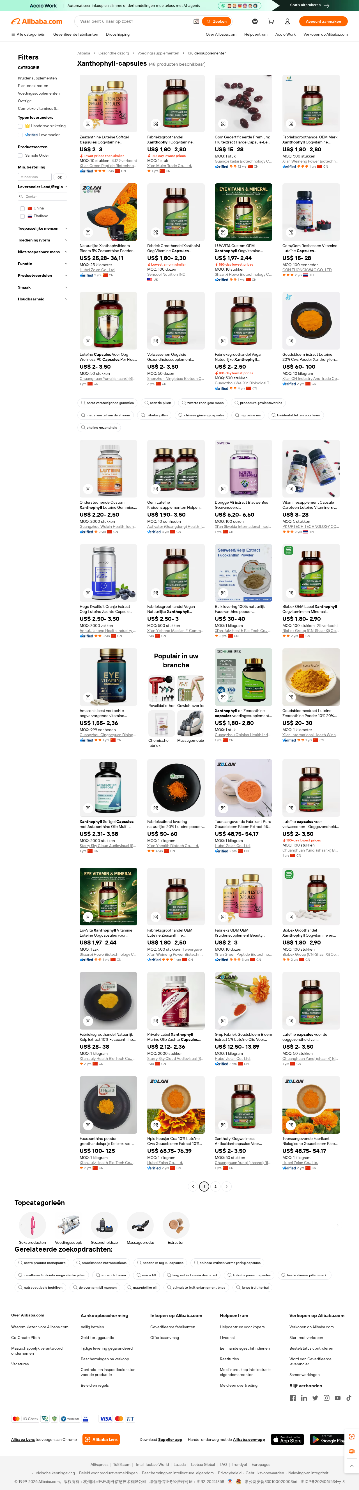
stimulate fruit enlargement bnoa (199, 1288)
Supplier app (170, 1439)
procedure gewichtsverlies (261, 403)
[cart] (272, 22)
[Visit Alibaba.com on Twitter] (315, 1398)
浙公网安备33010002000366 (271, 1481)
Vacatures (20, 1364)
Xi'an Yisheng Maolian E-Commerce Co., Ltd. (176, 630)
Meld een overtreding (238, 1385)
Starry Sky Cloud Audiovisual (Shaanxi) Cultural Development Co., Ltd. (108, 845)
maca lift (149, 1275)
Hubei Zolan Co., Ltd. (97, 270)
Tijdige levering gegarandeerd (107, 1348)
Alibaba (83, 53)
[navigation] (43, 620)
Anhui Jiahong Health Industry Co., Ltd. (108, 630)
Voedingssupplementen (158, 53)
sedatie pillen (160, 403)
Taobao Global (202, 1464)
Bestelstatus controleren (311, 1348)
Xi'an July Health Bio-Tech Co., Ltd (243, 630)
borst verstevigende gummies (110, 403)
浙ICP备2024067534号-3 (323, 1481)
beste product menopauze (45, 1263)
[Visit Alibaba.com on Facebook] (292, 1398)
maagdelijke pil (145, 1288)
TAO (223, 1464)
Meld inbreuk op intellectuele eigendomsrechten (245, 1372)
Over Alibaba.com (27, 1315)
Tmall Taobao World (152, 1464)
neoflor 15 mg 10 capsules (163, 1263)
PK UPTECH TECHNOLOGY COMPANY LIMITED (311, 526)
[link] (351, 1436)
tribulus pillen (157, 415)
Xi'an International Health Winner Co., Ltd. (311, 735)
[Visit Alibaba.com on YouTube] (337, 1398)
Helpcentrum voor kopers (242, 1327)
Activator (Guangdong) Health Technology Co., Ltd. (176, 526)
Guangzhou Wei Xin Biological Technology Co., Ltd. (243, 383)
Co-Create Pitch (25, 1337)
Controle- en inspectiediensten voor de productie (108, 1372)
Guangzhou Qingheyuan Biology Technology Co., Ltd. (108, 735)
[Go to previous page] (193, 1186)
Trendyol (239, 1464)
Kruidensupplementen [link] (207, 53)
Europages (261, 1464)
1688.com (121, 1464)
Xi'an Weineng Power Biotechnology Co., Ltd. (311, 161)
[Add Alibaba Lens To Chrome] (101, 1439)
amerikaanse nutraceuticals (104, 1263)
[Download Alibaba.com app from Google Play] (329, 1439)
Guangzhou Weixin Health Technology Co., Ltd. (108, 526)
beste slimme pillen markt (307, 1275)
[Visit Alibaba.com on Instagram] (326, 1398)
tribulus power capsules (252, 1275)
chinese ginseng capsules (204, 415)
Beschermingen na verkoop (105, 1359)
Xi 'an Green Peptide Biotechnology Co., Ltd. (108, 165)
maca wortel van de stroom (108, 415)
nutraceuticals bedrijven (43, 1288)
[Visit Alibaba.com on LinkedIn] (304, 1398)
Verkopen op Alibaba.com (311, 1327)
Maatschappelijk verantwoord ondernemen (37, 1351)
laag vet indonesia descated (194, 1275)
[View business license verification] (230, 1481)
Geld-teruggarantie (97, 1337)
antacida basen (114, 1275)
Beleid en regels (95, 1385)
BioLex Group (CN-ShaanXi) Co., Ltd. (311, 630)
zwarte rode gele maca (205, 403)
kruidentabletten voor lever (298, 415)
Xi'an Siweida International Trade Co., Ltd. (243, 526)
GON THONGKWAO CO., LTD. (307, 270)
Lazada (180, 1464)
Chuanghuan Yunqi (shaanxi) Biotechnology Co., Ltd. (108, 378)
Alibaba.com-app (249, 1439)
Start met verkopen (306, 1337)
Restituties (229, 1359)
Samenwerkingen (304, 1374)
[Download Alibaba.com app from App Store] (287, 1439)
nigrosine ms (251, 415)
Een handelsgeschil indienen (245, 1348)
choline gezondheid (102, 428)
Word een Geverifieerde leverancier (310, 1361)
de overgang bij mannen (98, 1288)
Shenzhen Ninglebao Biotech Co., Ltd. (176, 378)
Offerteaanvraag (164, 1337)
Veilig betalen (92, 1327)
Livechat (227, 1337)
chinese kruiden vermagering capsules (230, 1263)
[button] (196, 21)
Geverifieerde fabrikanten (172, 1327)
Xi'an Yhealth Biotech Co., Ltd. (173, 845)
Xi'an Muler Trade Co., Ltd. (169, 165)
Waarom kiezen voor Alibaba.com (39, 1327)
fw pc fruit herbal (255, 1288)
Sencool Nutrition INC (166, 274)
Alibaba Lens (23, 1439)
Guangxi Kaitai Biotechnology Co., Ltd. (243, 161)
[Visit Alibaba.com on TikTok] (349, 1398)
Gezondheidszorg (113, 53)
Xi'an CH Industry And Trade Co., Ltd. (311, 378)
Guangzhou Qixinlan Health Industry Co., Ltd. (243, 735)
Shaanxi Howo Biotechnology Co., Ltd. (243, 274)
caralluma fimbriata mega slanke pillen (54, 1275)
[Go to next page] (227, 1186)
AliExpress (100, 1464)
